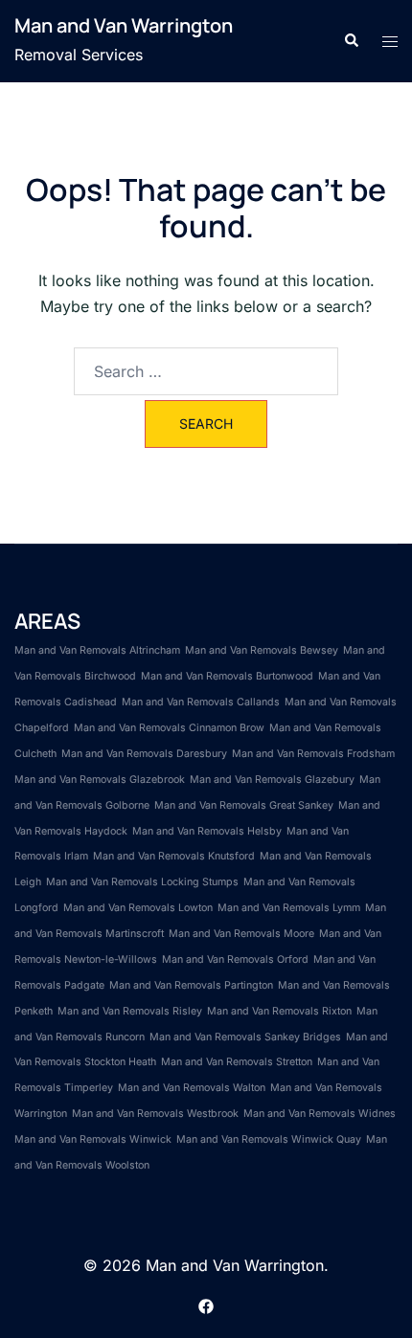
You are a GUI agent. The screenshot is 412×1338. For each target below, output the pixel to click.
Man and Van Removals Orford (235, 959)
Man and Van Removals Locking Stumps (142, 882)
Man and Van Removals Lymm (288, 908)
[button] (350, 41)
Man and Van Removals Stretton (236, 1062)
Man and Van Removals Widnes (319, 1113)
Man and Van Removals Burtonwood (227, 676)
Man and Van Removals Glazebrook (99, 779)
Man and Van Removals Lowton (138, 908)
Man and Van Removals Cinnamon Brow (169, 728)
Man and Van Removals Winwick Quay (268, 1139)
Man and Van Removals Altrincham (97, 650)
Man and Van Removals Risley (129, 1011)
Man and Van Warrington (123, 25)
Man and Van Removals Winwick (93, 1139)
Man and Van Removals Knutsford (174, 856)
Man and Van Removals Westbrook (155, 1113)
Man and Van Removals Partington (191, 985)
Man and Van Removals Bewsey (261, 650)
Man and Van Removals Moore (241, 933)
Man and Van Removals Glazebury (272, 779)
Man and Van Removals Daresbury (144, 753)
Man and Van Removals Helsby (207, 831)
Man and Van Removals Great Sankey (243, 805)
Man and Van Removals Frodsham (313, 753)
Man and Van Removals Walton (191, 1088)
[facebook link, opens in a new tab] (206, 1305)
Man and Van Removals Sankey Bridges (245, 1037)
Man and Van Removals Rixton (279, 1011)
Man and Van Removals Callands (201, 702)
